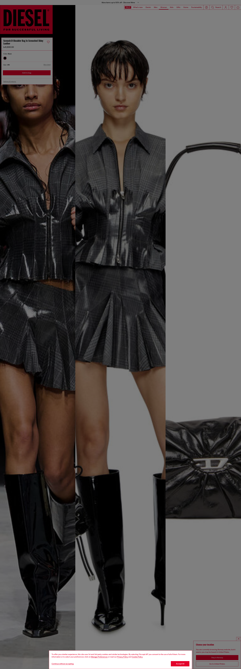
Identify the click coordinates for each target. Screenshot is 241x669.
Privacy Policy (122, 657)
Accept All (180, 664)
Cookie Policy (137, 657)
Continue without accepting (63, 664)
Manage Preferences (99, 657)
